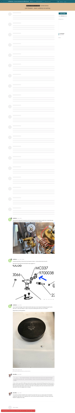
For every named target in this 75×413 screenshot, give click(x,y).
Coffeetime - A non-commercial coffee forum (18, 1)
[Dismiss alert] (34, 411)
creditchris (17, 377)
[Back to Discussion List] (1, 1)
